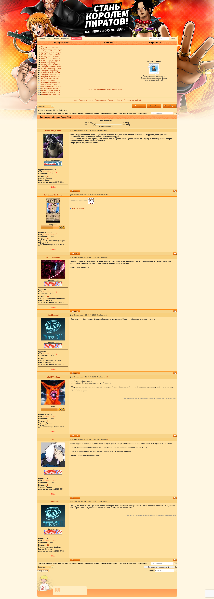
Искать (119, 100)
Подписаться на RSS (132, 100)
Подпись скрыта (78, 208)
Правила (111, 100)
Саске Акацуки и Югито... (51, 55)
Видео (56, 39)
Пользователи (100, 100)
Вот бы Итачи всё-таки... (51, 78)
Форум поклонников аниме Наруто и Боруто (54, 113)
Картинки (65, 39)
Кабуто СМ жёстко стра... (51, 77)
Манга (74, 113)
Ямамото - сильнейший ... (51, 73)
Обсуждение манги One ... (52, 57)
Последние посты (86, 100)
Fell (53, 440)
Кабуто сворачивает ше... (51, 49)
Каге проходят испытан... (51, 82)
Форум (49, 39)
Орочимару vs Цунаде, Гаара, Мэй (113, 113)
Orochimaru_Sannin (53, 131)
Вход (75, 100)
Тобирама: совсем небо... (51, 67)
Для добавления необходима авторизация (104, 89)
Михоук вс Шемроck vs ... (51, 59)
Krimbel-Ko (57, 110)
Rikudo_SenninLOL (53, 257)
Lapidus (64, 110)
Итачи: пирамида (48, 80)
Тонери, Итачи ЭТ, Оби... (51, 92)
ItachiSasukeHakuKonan (53, 195)
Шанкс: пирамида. (48, 63)
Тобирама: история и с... (51, 75)
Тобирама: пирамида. (50, 71)
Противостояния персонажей (88, 113)
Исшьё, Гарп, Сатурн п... (51, 61)
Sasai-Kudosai (53, 315)
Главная (41, 39)
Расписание (76, 39)
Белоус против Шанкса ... (51, 90)
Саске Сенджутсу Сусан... (51, 69)
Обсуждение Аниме (49, 84)
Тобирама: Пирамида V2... (52, 51)
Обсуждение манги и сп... (51, 47)
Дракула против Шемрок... (52, 53)
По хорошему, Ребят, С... (51, 88)
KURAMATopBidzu (53, 377)
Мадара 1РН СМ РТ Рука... (52, 94)
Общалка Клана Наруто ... (52, 86)
